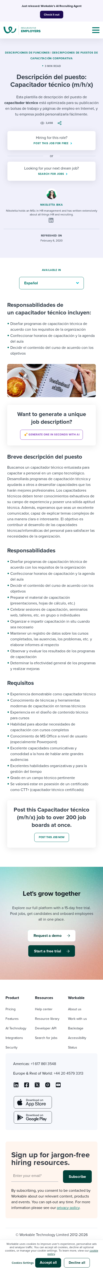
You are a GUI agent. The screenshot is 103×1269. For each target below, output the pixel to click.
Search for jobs (46, 1038)
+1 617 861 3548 (43, 1063)
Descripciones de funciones (27, 52)
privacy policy (68, 1207)
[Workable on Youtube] (37, 1086)
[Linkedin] (51, 220)
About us (74, 1009)
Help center (43, 1009)
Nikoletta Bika (51, 204)
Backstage (75, 1028)
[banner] (51, 425)
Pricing (11, 1009)
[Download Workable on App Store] (32, 1102)
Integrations (14, 1038)
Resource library (47, 1019)
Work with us (77, 1019)
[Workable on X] (48, 1086)
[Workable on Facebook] (26, 1086)
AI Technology (16, 1028)
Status (72, 1047)
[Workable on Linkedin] (16, 1086)
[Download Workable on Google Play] (32, 1117)
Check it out (51, 14)
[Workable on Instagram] (58, 1086)
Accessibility (77, 1038)
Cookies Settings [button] (23, 1262)
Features (12, 1019)
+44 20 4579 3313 (68, 1073)
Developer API (45, 1028)
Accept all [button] (48, 1262)
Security (11, 1047)
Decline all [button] (77, 1263)
